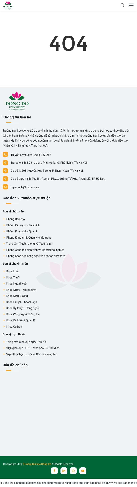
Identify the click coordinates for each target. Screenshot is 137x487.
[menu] (131, 5)
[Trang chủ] (8, 5)
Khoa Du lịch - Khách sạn (21, 302)
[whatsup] (73, 470)
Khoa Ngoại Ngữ (16, 283)
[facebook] (54, 470)
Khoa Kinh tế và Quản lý (20, 320)
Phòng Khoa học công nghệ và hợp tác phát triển (35, 256)
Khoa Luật (12, 271)
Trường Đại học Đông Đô (37, 464)
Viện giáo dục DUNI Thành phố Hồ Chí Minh (32, 348)
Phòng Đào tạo (15, 219)
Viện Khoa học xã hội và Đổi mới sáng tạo (31, 354)
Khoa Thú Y (13, 277)
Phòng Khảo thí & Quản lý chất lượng (29, 237)
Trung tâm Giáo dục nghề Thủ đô (26, 342)
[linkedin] (63, 470)
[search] (122, 5)
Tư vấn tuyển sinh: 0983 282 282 (31, 155)
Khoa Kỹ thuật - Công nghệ (22, 308)
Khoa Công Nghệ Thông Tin (23, 314)
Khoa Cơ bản (14, 326)
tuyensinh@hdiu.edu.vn (25, 187)
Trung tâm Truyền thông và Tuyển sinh (29, 243)
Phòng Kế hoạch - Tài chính (23, 225)
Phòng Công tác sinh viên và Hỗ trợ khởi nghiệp (35, 250)
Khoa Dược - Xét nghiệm (21, 289)
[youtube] (82, 470)
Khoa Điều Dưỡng (17, 296)
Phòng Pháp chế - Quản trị (22, 231)
